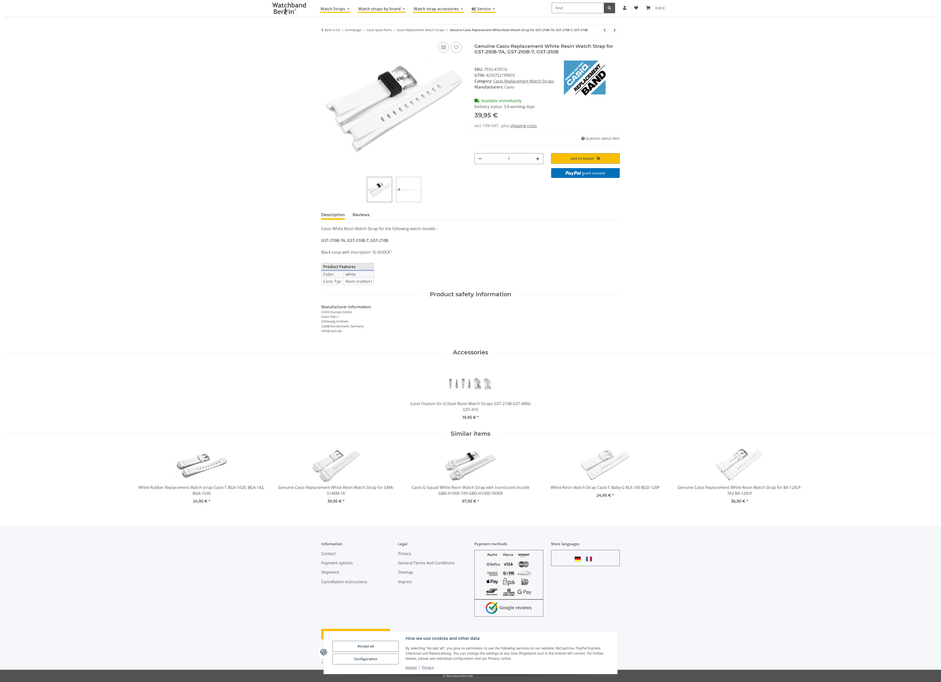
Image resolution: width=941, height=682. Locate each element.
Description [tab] (333, 214)
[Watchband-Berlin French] (590, 559)
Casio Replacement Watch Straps (523, 81)
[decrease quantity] (480, 158)
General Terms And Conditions (426, 563)
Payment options (337, 563)
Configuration (365, 659)
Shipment (330, 572)
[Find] (609, 8)
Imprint (411, 667)
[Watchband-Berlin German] (579, 559)
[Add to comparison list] (443, 47)
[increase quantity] (537, 158)
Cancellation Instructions (344, 581)
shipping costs (523, 125)
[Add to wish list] (456, 47)
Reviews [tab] (361, 214)
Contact (328, 553)
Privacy (428, 667)
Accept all (366, 646)
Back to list (332, 30)
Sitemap (405, 572)
